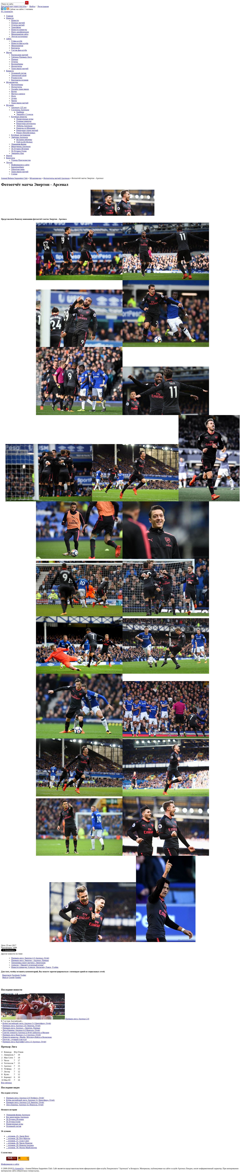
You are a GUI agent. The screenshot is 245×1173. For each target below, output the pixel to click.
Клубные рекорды (19, 117)
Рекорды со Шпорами (25, 128)
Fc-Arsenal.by (18, 1168)
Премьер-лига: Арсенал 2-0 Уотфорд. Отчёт (25, 1098)
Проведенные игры (24, 119)
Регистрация (43, 6)
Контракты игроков (19, 80)
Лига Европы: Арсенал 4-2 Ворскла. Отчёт (21, 1030)
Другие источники (19, 36)
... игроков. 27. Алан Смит (17, 1141)
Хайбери (20, 112)
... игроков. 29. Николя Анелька (20, 1145)
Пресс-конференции (20, 32)
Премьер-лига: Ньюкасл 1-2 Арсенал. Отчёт (22, 1035)
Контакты (15, 48)
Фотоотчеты (16, 66)
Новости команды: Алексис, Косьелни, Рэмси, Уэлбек (34, 967)
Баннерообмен (17, 167)
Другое (9, 162)
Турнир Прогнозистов (21, 160)
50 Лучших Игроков (20, 149)
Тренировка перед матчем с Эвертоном (28, 963)
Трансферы (16, 27)
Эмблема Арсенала (19, 137)
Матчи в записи (18, 94)
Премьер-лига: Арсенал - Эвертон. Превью (21, 1028)
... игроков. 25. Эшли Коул (17, 1136)
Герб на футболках (24, 142)
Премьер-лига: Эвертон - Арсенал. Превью (30, 960)
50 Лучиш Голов (13, 1122)
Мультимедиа (12, 82)
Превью (14, 59)
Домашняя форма (18, 144)
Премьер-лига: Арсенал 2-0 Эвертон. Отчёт (21, 1026)
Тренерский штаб (18, 75)
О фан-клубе (16, 41)
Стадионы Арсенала (20, 110)
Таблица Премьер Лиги (21, 57)
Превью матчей (18, 23)
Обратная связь (17, 169)
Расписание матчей (19, 55)
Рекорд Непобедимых (25, 133)
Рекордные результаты (26, 123)
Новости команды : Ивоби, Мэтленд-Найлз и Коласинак (27, 1037)
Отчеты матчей (17, 25)
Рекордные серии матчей (27, 130)
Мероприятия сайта (19, 34)
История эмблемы (24, 139)
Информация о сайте (20, 165)
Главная (9, 16)
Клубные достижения (20, 135)
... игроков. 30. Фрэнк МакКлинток (21, 1148)
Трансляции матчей (19, 68)
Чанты (14, 101)
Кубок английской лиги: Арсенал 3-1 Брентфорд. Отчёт (27, 1023)
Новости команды (19, 30)
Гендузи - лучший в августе (15, 1039)
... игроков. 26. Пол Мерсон (18, 1138)
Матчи (9, 52)
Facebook (16, 975)
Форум (9, 156)
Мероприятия (17, 46)
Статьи (14, 174)
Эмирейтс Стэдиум (24, 114)
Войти (32, 6)
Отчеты (14, 62)
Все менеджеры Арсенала (17, 1117)
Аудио (14, 98)
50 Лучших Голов (19, 151)
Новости (10, 18)
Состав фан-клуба (19, 50)
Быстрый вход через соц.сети (13, 6)
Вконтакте (6, 975)
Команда (10, 71)
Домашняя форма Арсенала (18, 1115)
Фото (13, 96)
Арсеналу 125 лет (19, 107)
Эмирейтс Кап (17, 153)
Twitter (23, 975)
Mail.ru (5, 977)
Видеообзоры (17, 64)
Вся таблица (6, 1083)
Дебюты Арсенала (24, 126)
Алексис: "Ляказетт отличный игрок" (27, 965)
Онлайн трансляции (20, 89)
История (10, 105)
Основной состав (18, 73)
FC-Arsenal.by (7, 11)
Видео (14, 91)
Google (12, 977)
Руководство (16, 78)
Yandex (18, 977)
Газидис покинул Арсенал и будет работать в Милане (26, 1032)
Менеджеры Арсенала (20, 146)
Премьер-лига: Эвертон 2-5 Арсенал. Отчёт (30, 958)
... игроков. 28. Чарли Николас (19, 1143)
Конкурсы (10, 158)
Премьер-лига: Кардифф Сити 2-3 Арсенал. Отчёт (24, 1042)
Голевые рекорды (23, 121)
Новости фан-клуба (19, 43)
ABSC (9, 39)
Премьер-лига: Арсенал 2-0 (77, 1019)
